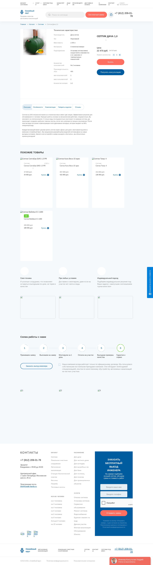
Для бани (77, 470)
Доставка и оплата (89, 3)
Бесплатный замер (96, 15)
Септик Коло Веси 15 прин (69, 166)
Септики (54, 457)
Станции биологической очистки (60, 475)
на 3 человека (56, 504)
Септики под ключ (47, 3)
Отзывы (78, 107)
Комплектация (50, 107)
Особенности (38, 107)
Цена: (99, 48)
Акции (68, 3)
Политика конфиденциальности (57, 561)
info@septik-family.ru (28, 486)
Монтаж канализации (82, 528)
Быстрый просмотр (36, 173)
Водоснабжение (80, 514)
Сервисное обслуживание (79, 505)
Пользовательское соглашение (84, 561)
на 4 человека (56, 507)
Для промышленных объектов (82, 482)
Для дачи (77, 457)
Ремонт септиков (80, 511)
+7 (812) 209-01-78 (30, 460)
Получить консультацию (111, 72)
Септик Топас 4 (101, 166)
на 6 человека (56, 514)
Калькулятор (60, 3)
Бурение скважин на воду (82, 519)
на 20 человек (56, 524)
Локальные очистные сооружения (59, 462)
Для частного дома (81, 460)
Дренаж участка (80, 524)
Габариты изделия (64, 107)
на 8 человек (56, 517)
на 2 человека (56, 501)
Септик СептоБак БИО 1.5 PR (34, 166)
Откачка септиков (81, 497)
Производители (77, 3)
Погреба (54, 484)
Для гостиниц (79, 474)
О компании (102, 3)
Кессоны (54, 480)
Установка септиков (81, 501)
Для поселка (79, 477)
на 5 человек (56, 511)
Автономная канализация (56, 468)
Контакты (111, 3)
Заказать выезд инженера (36, 366)
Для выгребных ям (81, 467)
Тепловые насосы (58, 487)
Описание (27, 107)
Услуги (37, 3)
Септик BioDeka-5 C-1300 (33, 219)
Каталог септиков (23, 3)
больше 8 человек (58, 521)
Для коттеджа (79, 464)
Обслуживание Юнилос (80, 532)
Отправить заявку (113, 513)
